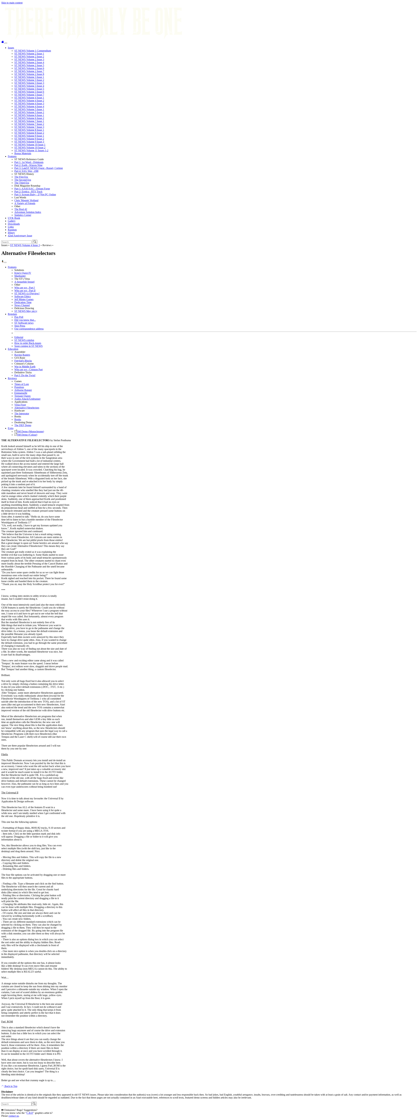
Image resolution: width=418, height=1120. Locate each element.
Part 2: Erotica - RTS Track (28, 191)
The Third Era (21, 182)
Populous (19, 387)
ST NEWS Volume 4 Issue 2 (29, 100)
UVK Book (14, 218)
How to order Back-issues (27, 343)
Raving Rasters (22, 354)
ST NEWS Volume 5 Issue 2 (29, 112)
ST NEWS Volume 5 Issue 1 (29, 109)
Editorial (18, 337)
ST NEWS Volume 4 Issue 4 (29, 106)
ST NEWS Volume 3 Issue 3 (29, 83)
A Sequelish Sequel (24, 281)
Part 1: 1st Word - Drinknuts (28, 162)
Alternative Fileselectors (26, 407)
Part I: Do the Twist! (24, 375)
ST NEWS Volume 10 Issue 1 (29, 144)
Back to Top (10, 1086)
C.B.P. (29, 1113)
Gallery (12, 221)
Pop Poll (18, 317)
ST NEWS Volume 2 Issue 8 (29, 74)
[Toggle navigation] (6, 43)
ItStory (11, 232)
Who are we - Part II (24, 290)
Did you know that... (25, 320)
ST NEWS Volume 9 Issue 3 (29, 141)
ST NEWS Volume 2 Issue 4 (29, 62)
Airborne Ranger (23, 390)
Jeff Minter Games (23, 299)
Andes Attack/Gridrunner (27, 398)
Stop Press (19, 325)
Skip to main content (12, 2)
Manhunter (20, 275)
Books (17, 419)
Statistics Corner (22, 215)
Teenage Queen (22, 396)
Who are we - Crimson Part (28, 369)
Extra (10, 428)
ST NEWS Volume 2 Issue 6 (29, 68)
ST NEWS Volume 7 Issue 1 (29, 121)
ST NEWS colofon (24, 340)
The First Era (21, 176)
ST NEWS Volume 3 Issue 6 (29, 91)
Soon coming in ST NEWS (28, 346)
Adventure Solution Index (27, 212)
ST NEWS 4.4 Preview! (27, 293)
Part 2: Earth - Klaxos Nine (28, 165)
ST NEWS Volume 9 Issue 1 (29, 135)
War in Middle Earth (24, 366)
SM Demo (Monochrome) (30, 431)
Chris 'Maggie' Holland (26, 200)
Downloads (14, 223)
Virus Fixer (20, 404)
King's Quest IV (22, 273)
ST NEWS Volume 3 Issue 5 (29, 88)
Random (12, 229)
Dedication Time (23, 302)
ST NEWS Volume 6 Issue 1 (29, 115)
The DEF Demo (22, 425)
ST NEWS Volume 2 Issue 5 (29, 65)
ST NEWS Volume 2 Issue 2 (29, 56)
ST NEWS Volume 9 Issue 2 (29, 138)
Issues (11, 47)
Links (11, 226)
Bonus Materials (22, 153)
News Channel (22, 305)
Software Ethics (22, 296)
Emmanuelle (20, 393)
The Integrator (21, 413)
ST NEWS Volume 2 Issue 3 (29, 59)
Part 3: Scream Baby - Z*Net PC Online (35, 194)
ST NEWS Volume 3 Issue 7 (29, 94)
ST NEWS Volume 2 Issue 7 (29, 71)
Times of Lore (21, 384)
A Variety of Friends (24, 203)
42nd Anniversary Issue (20, 235)
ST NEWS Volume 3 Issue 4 (29, 85)
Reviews (12, 378)
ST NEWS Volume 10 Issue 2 (29, 147)
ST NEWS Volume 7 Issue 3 (29, 127)
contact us (13, 1115)
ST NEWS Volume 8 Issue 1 (29, 130)
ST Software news (23, 322)
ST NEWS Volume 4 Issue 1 (29, 97)
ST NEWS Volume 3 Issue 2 (29, 80)
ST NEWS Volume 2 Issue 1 (29, 53)
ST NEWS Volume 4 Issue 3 (29, 103)
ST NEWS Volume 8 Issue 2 (29, 132)
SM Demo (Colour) (27, 434)
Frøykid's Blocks (23, 360)
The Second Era (22, 179)
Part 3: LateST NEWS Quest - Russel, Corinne (38, 168)
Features (12, 156)
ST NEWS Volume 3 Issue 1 (29, 77)
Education (13, 349)
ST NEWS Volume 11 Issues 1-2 (31, 150)
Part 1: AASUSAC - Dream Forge (32, 188)
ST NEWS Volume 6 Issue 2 (29, 118)
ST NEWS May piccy (25, 311)
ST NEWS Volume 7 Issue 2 (29, 124)
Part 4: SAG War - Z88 (26, 171)
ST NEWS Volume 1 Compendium (32, 50)
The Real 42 (20, 209)
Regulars (12, 314)
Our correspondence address (29, 328)
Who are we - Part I (24, 287)
